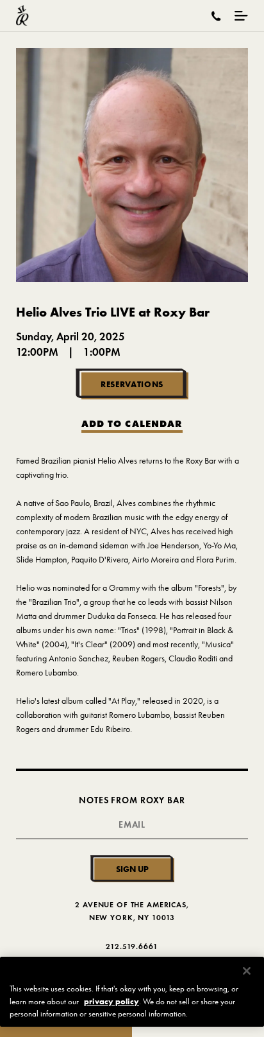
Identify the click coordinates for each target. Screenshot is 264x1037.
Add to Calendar (132, 424)
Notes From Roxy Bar (132, 800)
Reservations (132, 384)
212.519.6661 (132, 946)
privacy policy (111, 1001)
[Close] (247, 971)
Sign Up (132, 869)
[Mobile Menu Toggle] (241, 16)
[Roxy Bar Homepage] (22, 15)
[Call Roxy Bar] (216, 16)
